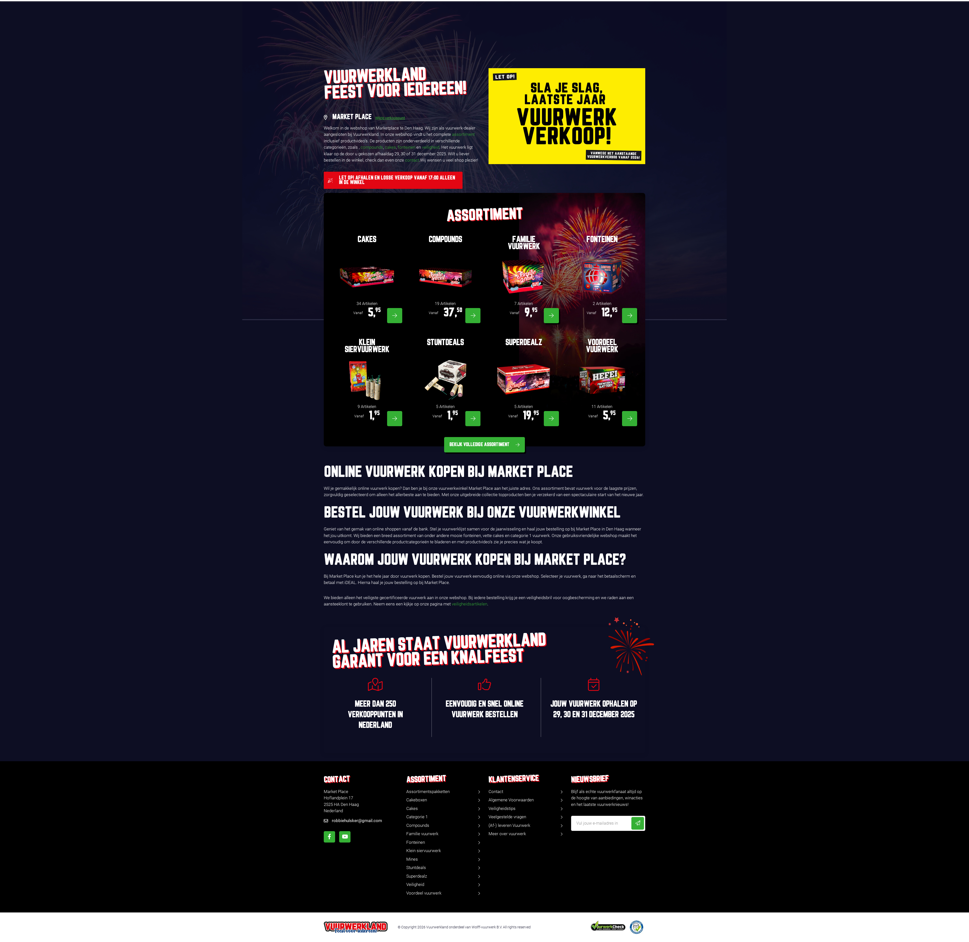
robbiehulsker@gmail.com (357, 820)
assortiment (463, 134)
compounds (372, 147)
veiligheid (430, 147)
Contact (496, 791)
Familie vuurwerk (422, 833)
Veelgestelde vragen (507, 816)
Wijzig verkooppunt (390, 118)
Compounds (417, 825)
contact (412, 160)
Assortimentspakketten (428, 791)
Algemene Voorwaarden (511, 799)
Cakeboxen (416, 799)
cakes (390, 147)
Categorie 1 (417, 816)
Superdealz (416, 876)
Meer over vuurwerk (507, 833)
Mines (412, 859)
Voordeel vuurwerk (423, 893)
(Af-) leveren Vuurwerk (509, 825)
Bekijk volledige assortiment (479, 444)
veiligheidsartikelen (469, 603)
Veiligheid (415, 884)
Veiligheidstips (502, 808)
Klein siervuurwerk (423, 850)
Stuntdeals (416, 867)
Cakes (412, 808)
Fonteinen (415, 842)
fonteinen (406, 147)
